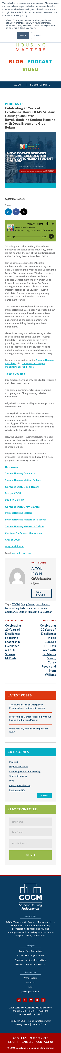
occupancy (11, 611)
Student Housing (18, 776)
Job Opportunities (30, 991)
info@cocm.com (43, 1020)
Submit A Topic (40, 84)
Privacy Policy (22, 1024)
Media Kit (30, 982)
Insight (12, 1041)
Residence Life (17, 790)
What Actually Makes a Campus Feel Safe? (28, 730)
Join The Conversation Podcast (30, 964)
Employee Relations (19, 785)
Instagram (31, 1000)
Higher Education (18, 766)
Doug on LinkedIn (14, 499)
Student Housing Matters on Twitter (24, 526)
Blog (16, 61)
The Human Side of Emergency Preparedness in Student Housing (27, 706)
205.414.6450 (18, 1020)
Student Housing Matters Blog (30, 960)
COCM (16, 604)
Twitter (37, 1000)
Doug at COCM (13, 493)
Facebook (25, 1000)
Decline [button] (37, 35)
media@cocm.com (21, 553)
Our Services (39, 1038)
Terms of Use (39, 1024)
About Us (20, 1038)
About (18, 84)
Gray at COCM (12, 539)
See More (44, 795)
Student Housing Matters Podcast (23, 480)
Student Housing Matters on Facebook (25, 519)
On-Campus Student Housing (24, 771)
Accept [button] (23, 35)
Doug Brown (28, 604)
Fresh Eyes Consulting (30, 951)
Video (30, 69)
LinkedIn (18, 1000)
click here (28, 366)
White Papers (30, 977)
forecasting (12, 608)
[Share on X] (24, 211)
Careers (27, 1041)
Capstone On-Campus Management (24, 533)
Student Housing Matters (18, 512)
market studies (38, 608)
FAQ (30, 986)
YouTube (43, 1000)
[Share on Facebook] (16, 211)
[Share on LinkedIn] (8, 211)
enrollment (43, 604)
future (24, 608)
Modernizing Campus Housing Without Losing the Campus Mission (30, 718)
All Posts (40, 593)
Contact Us (45, 1041)
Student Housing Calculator (20, 473)
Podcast (39, 61)
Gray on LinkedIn (14, 546)
